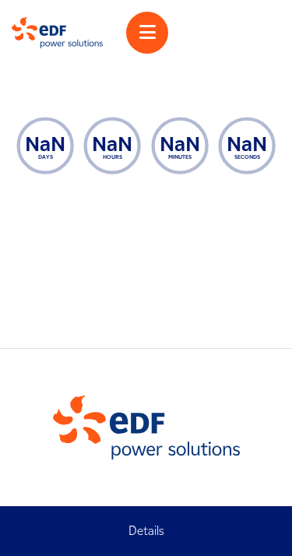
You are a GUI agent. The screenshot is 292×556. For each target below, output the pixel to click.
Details (146, 530)
